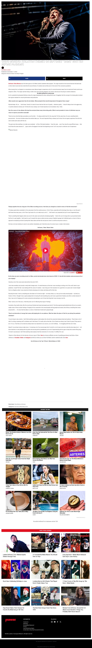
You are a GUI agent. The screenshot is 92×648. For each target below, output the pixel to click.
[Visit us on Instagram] (52, 622)
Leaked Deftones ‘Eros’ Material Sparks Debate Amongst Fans (14, 555)
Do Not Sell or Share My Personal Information (33, 629)
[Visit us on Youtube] (55, 622)
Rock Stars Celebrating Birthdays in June (15, 581)
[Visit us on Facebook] (58, 622)
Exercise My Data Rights (28, 628)
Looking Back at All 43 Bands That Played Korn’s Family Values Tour (45, 582)
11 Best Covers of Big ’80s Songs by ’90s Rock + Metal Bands (75, 582)
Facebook (17, 337)
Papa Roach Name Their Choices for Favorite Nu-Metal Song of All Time (13, 609)
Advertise (25, 623)
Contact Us (25, 622)
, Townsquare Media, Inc (18, 633)
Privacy (25, 626)
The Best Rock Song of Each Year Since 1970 (44, 609)
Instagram (28, 337)
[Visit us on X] (61, 622)
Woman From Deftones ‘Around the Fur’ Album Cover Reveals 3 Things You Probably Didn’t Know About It (74, 609)
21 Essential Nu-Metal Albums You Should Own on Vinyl (45, 555)
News (23, 406)
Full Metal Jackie (5, 70)
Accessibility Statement (28, 625)
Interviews (16, 406)
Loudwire (72, 272)
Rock (26, 406)
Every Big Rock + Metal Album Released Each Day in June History (74, 555)
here (42, 335)
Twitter (21, 337)
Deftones (10, 83)
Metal (20, 406)
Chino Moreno (17, 83)
